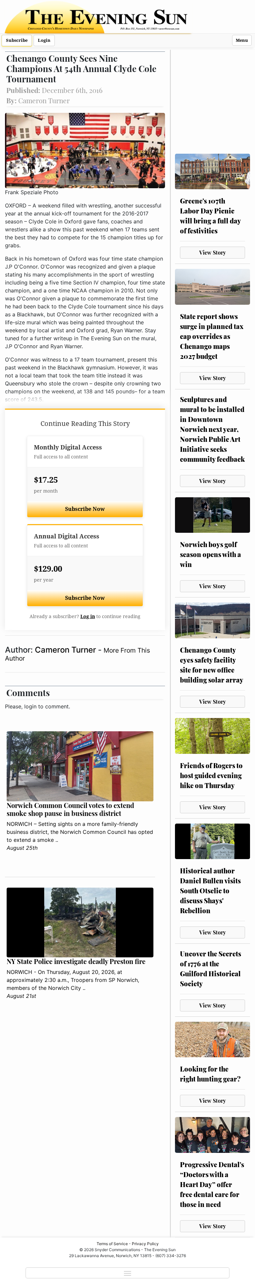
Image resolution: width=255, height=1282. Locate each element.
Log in (87, 616)
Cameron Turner (66, 650)
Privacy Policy (145, 1243)
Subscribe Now (85, 509)
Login (44, 40)
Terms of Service (112, 1243)
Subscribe (17, 40)
